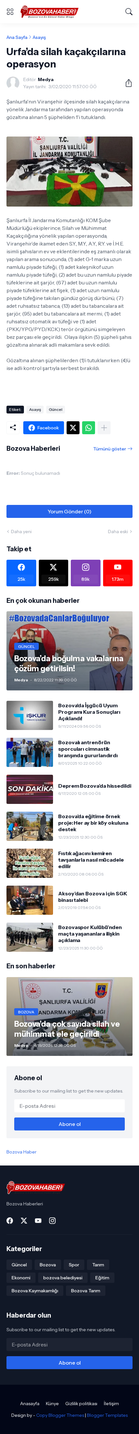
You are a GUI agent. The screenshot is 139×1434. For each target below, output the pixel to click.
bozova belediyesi (62, 1278)
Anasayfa (29, 1403)
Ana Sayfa (16, 37)
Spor (74, 1265)
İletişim (111, 1403)
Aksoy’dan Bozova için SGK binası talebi (92, 896)
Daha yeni (21, 531)
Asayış (39, 37)
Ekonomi (21, 1278)
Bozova (48, 1265)
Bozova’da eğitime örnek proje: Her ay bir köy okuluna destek (93, 823)
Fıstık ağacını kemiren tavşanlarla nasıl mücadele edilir (91, 860)
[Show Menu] (10, 11)
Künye (52, 1403)
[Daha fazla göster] (104, 427)
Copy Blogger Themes (60, 1415)
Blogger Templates (107, 1415)
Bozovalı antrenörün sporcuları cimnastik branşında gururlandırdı (88, 749)
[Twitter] (73, 427)
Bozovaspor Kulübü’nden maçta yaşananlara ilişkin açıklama (90, 934)
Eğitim (102, 1278)
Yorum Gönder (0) (69, 511)
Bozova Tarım (85, 1291)
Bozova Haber (21, 1152)
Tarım (98, 1265)
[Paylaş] (126, 83)
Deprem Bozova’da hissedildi (94, 786)
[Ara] (129, 11)
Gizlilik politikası (81, 1403)
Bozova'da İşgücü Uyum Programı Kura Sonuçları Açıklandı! (89, 712)
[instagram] (52, 1220)
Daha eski (118, 531)
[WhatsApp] (88, 427)
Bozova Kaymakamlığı (35, 1291)
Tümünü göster (109, 449)
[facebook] (9, 1220)
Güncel (55, 409)
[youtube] (38, 1220)
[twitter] (24, 1220)
